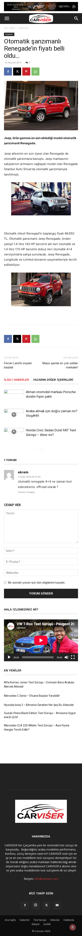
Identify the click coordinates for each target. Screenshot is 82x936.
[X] (17, 72)
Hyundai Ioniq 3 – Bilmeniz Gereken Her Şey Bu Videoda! (39, 704)
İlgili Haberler (16, 380)
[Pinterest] (26, 72)
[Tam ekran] (73, 657)
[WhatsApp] (35, 72)
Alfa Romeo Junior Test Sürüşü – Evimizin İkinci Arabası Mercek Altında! (39, 684)
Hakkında (68, 920)
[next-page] (43, 449)
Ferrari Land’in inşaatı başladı (18, 365)
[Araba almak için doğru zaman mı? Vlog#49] (14, 414)
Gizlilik (47, 924)
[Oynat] (9, 657)
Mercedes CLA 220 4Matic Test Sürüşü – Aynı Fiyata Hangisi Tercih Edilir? (36, 727)
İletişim (36, 924)
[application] (41, 640)
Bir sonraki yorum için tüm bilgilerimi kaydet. (36, 582)
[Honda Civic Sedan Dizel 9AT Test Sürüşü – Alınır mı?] (14, 431)
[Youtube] (57, 905)
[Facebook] (8, 72)
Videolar (55, 920)
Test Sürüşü (39, 920)
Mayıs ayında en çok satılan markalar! (60, 365)
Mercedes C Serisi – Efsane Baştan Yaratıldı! (32, 695)
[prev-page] (37, 449)
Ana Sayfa (9, 28)
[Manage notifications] (72, 927)
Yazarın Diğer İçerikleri (53, 380)
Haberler (24, 28)
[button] (6, 18)
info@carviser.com (46, 879)
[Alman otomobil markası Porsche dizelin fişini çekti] (14, 395)
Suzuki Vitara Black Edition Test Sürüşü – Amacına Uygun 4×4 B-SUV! (40, 715)
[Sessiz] (66, 657)
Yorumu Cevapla (26, 492)
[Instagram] (36, 905)
